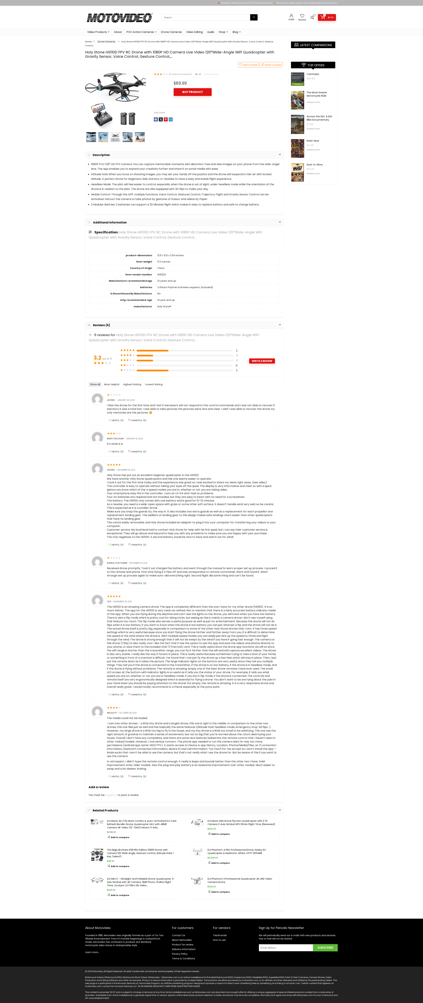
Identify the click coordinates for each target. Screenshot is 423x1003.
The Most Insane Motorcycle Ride (317, 94)
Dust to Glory (315, 164)
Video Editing (194, 32)
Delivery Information (183, 949)
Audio (210, 32)
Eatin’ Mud (313, 140)
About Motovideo (182, 940)
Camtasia (313, 74)
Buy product (192, 92)
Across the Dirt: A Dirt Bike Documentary (319, 118)
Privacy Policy (180, 954)
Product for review (182, 944)
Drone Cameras (171, 32)
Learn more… (92, 952)
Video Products (97, 32)
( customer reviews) (180, 74)
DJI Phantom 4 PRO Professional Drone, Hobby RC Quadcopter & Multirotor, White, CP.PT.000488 (237, 851)
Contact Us (178, 935)
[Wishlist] (302, 16)
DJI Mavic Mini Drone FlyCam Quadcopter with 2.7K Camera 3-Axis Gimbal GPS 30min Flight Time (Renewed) (241, 822)
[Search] (254, 17)
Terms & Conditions (183, 958)
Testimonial (220, 935)
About (118, 32)
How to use (219, 940)
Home (88, 41)
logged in (111, 795)
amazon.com (313, 102)
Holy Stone (159, 112)
